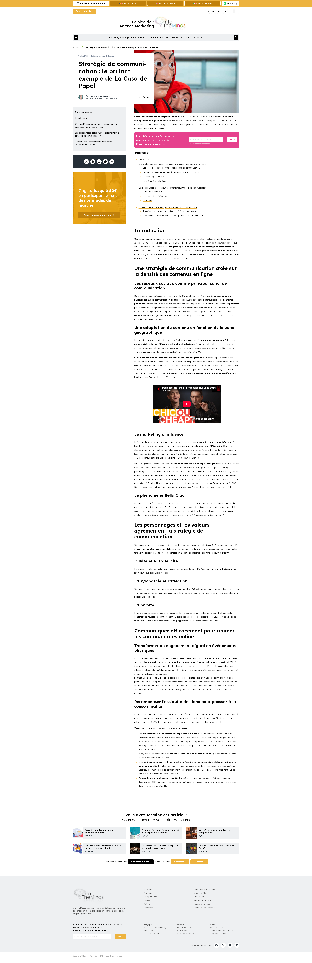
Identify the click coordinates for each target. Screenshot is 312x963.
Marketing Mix (200, 893)
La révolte (147, 200)
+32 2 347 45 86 (151, 933)
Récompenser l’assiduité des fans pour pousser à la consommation (173, 215)
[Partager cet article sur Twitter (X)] (86, 161)
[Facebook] (216, 945)
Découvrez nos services (205, 907)
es (237, 11)
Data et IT (165, 37)
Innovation (153, 37)
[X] (223, 945)
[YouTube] (230, 945)
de (225, 11)
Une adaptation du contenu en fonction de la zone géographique (172, 172)
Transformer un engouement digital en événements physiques (171, 211)
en (219, 11)
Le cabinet (198, 37)
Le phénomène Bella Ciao (154, 181)
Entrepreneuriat (139, 37)
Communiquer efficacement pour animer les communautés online (168, 207)
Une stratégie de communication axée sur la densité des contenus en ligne (172, 164)
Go (231, 139)
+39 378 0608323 (218, 933)
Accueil (76, 47)
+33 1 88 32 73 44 (185, 933)
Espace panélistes (202, 904)
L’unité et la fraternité (152, 192)
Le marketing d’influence (154, 176)
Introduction (144, 159)
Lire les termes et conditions (199, 144)
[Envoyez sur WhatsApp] (105, 161)
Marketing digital (140, 861)
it (231, 11)
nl (213, 11)
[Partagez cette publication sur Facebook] (92, 161)
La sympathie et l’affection (155, 196)
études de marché (114, 908)
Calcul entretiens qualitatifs (206, 889)
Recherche (177, 37)
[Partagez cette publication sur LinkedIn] (99, 161)
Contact (187, 37)
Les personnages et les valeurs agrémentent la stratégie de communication (172, 188)
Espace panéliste (84, 11)
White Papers (199, 896)
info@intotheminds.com (201, 945)
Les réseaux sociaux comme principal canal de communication (171, 168)
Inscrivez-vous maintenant (98, 215)
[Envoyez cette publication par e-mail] (111, 161)
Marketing (114, 37)
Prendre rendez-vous (203, 900)
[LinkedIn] (236, 945)
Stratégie (125, 37)
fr (208, 11)
